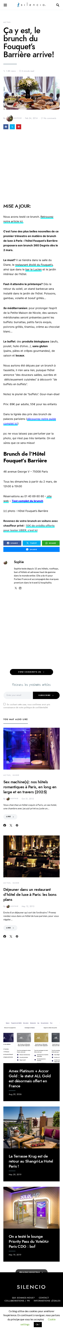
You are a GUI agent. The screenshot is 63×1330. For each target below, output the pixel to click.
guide (16, 775)
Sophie (18, 118)
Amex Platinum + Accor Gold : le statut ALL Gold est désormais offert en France (30, 1078)
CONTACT (44, 1297)
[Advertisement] (31, 168)
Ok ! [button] (38, 1324)
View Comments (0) (29, 672)
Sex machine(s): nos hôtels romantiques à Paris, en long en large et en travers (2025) (29, 787)
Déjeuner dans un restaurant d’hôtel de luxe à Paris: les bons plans (29, 894)
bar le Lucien (33, 269)
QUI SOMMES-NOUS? (23, 1297)
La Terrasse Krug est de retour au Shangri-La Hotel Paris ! (31, 1161)
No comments (50, 118)
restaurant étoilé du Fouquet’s (34, 264)
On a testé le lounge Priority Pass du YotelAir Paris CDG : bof (29, 1241)
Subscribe (44, 695)
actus (7, 22)
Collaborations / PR (17, 1300)
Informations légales (47, 1300)
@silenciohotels (29, 1272)
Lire (8, 816)
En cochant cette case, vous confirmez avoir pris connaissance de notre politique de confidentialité (26, 706)
